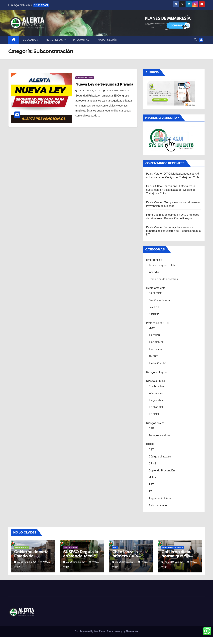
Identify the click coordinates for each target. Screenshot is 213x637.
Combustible (156, 386)
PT (150, 491)
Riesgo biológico (156, 372)
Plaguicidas (156, 400)
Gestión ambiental (160, 300)
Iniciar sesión (107, 39)
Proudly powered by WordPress (90, 631)
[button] (195, 39)
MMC (152, 328)
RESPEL (154, 414)
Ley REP (154, 307)
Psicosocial (156, 349)
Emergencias (154, 259)
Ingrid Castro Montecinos (161, 214)
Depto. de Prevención (162, 470)
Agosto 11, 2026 (174, 562)
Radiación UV (157, 363)
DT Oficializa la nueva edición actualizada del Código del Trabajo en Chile (171, 190)
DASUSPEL (156, 293)
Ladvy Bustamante (117, 91)
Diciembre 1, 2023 (90, 91)
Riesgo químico (155, 381)
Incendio (154, 272)
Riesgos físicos (155, 423)
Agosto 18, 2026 (125, 562)
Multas (153, 477)
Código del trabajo (160, 456)
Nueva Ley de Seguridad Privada (104, 84)
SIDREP (154, 314)
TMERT (153, 356)
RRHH (150, 444)
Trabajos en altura (160, 435)
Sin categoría (70, 547)
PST (151, 484)
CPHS (152, 463)
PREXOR (154, 335)
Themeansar (132, 631)
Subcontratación (84, 78)
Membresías (55, 39)
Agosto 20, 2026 (76, 562)
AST (151, 449)
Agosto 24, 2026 (27, 562)
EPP (151, 428)
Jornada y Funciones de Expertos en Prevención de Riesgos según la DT (173, 231)
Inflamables (156, 393)
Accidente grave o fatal (162, 265)
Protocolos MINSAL (158, 323)
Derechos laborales (172, 547)
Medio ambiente (156, 288)
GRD (115, 547)
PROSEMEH (156, 342)
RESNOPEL (156, 407)
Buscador (30, 39)
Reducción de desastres (163, 279)
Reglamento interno (161, 498)
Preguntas (81, 39)
